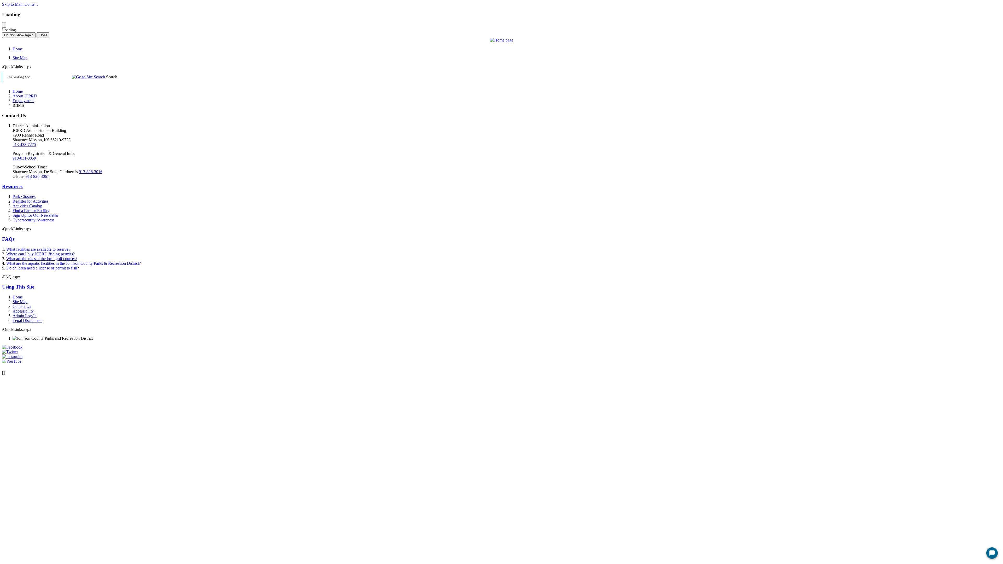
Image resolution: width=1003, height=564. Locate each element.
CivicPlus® (528, 367)
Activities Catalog (27, 206)
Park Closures (24, 196)
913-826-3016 (90, 171)
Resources (12, 186)
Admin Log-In (25, 316)
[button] (88, 77)
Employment (23, 100)
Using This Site (18, 287)
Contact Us (22, 306)
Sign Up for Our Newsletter (36, 215)
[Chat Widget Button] (992, 553)
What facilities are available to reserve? (38, 249)
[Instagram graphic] (12, 356)
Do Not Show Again (18, 35)
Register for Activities (30, 201)
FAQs (8, 239)
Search (111, 77)
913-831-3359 (24, 158)
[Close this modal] (4, 25)
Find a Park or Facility (31, 210)
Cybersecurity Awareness (33, 220)
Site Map (20, 58)
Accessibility (23, 311)
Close (43, 35)
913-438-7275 (24, 144)
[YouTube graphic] (11, 361)
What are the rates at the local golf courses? (41, 258)
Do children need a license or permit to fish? (42, 268)
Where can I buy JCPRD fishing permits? (40, 254)
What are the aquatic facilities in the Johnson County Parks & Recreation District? (73, 263)
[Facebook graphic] (12, 347)
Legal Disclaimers (27, 320)
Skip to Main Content (20, 4)
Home (18, 49)
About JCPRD (25, 96)
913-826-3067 (37, 176)
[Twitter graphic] (10, 352)
